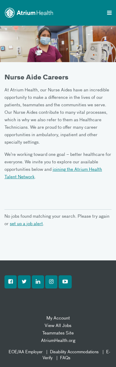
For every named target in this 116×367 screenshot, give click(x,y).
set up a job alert (26, 224)
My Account (58, 318)
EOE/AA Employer (26, 352)
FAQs (65, 358)
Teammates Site (58, 333)
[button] (10, 281)
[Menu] (109, 13)
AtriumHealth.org (58, 340)
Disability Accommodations (74, 352)
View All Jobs (58, 325)
